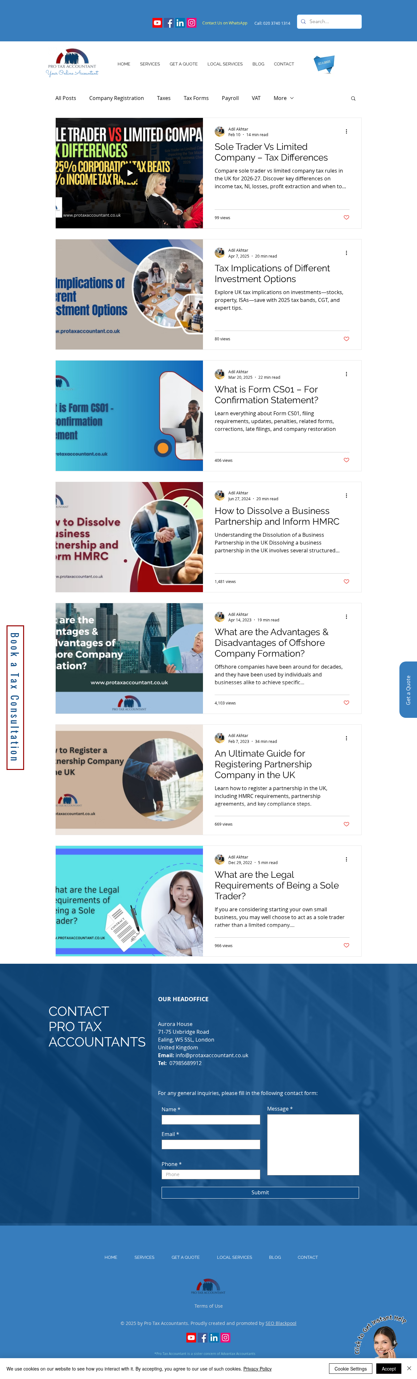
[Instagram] (191, 23)
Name (169, 1109)
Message (278, 1108)
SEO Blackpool (281, 1323)
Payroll (230, 98)
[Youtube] (157, 23)
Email (168, 1134)
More (280, 98)
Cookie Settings (351, 1368)
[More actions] (348, 131)
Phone (170, 1164)
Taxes (164, 98)
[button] (353, 98)
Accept (389, 1368)
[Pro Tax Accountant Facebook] (169, 23)
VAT (256, 98)
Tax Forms (196, 98)
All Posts (65, 98)
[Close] (409, 1368)
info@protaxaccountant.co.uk (212, 1055)
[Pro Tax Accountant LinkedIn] (180, 23)
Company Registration (116, 98)
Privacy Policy (257, 1368)
